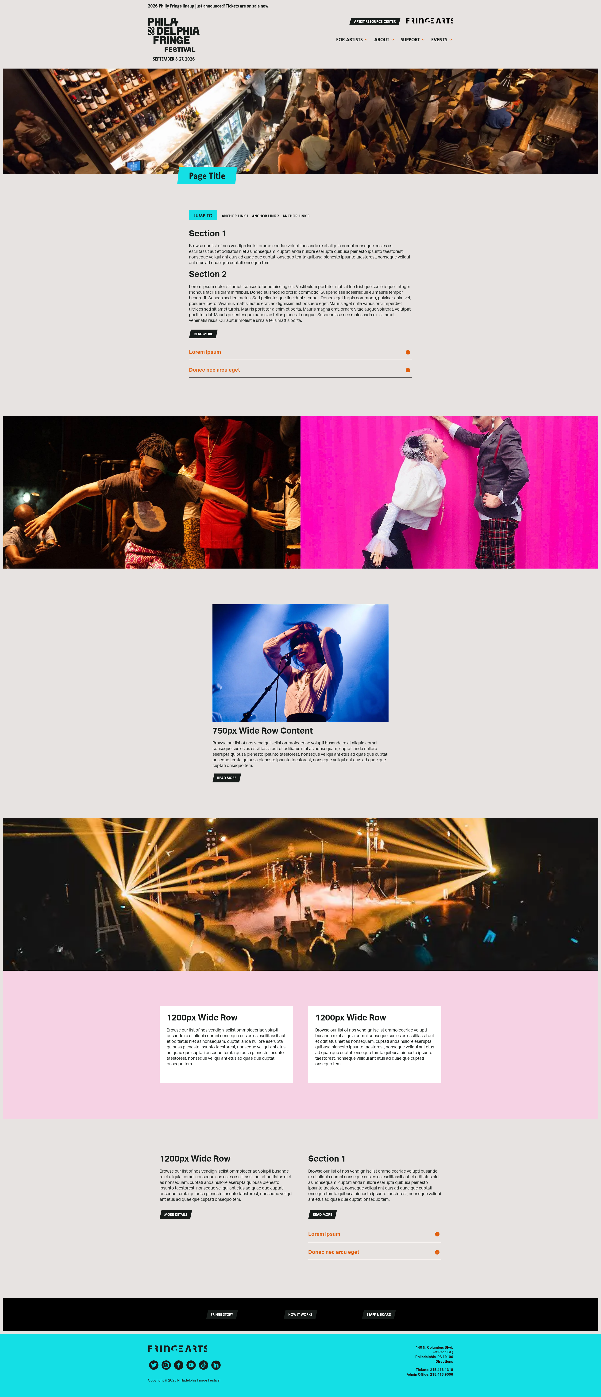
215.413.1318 (441, 1370)
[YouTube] (191, 1367)
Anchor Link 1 (235, 215)
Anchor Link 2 (265, 215)
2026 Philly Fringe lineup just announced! (186, 5)
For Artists (349, 39)
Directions (444, 1361)
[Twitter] (153, 1367)
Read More (203, 333)
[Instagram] (166, 1367)
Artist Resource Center (375, 21)
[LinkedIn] (216, 1367)
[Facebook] (178, 1367)
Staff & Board (379, 1314)
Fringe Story (222, 1314)
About (381, 39)
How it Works (300, 1314)
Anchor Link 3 (295, 215)
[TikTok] (203, 1367)
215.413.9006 (441, 1374)
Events (439, 39)
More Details (175, 1214)
